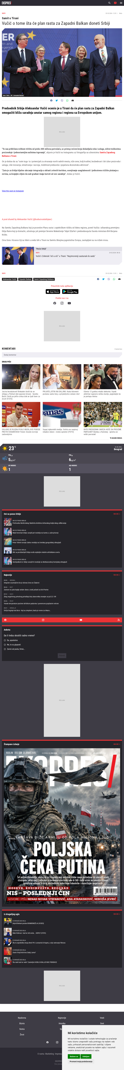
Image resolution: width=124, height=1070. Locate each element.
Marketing (49, 1054)
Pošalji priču (115, 2)
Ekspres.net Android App (70, 291)
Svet (102, 1023)
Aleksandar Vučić (9, 279)
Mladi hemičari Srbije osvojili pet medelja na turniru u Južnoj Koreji (62, 531)
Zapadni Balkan (25, 279)
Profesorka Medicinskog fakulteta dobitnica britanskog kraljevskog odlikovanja (62, 522)
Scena (22, 1029)
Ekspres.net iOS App (53, 291)
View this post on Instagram (13, 191)
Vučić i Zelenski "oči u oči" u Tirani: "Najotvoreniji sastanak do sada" (62, 256)
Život (22, 1034)
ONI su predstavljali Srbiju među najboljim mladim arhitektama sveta (62, 551)
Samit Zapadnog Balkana (44, 279)
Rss (118, 619)
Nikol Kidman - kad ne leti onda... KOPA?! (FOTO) (62, 932)
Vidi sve (116, 514)
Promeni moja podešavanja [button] (81, 1061)
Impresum (59, 1054)
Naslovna (22, 1018)
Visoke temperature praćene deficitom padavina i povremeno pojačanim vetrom (62, 602)
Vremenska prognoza (62, 448)
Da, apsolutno (12, 640)
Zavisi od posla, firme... (16, 649)
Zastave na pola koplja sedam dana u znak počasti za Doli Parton (62, 588)
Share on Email (72, 100)
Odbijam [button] (85, 1056)
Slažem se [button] (74, 1056)
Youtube (69, 303)
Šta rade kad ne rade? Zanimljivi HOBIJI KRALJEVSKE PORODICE (62, 961)
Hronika (62, 1023)
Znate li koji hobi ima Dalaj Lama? (62, 951)
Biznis (22, 1023)
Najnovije (62, 1018)
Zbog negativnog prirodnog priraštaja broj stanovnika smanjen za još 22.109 (62, 595)
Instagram (62, 303)
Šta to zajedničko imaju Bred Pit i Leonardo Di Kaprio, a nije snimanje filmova (62, 941)
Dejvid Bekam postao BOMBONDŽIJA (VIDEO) (62, 922)
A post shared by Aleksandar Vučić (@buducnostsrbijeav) (27, 219)
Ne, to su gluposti (14, 645)
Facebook (55, 303)
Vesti (102, 1018)
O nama (41, 1054)
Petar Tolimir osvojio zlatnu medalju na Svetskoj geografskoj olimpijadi (62, 541)
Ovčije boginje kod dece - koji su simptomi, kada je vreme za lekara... (62, 609)
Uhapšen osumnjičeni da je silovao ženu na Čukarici (62, 581)
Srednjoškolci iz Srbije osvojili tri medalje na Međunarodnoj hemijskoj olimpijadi (62, 561)
